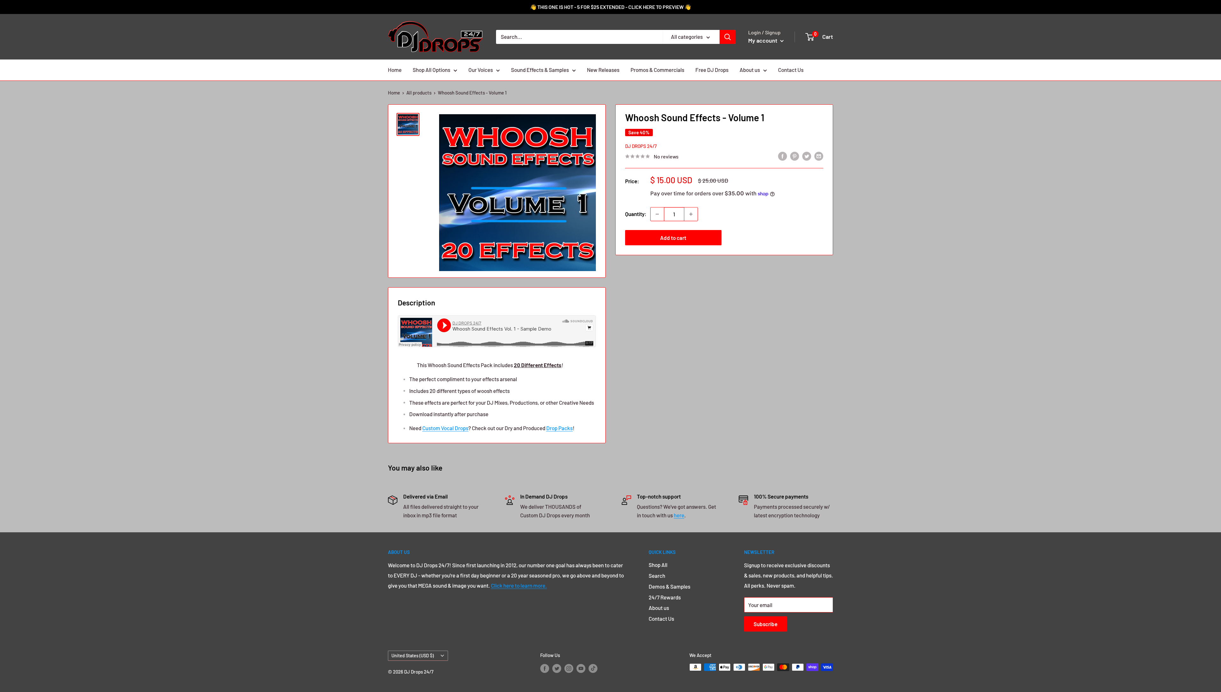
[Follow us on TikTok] (593, 668)
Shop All (658, 565)
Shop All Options (431, 69)
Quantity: (635, 214)
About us (750, 69)
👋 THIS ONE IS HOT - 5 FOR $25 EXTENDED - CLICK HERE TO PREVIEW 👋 (610, 7)
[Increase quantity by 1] (691, 214)
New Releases (603, 69)
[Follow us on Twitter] (556, 668)
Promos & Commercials (657, 69)
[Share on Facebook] (782, 156)
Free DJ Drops (711, 69)
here (679, 515)
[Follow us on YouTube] (580, 668)
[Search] (727, 37)
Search (657, 575)
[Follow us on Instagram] (568, 668)
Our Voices (480, 69)
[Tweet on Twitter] (806, 156)
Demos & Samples (669, 586)
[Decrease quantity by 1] (657, 214)
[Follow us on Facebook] (544, 668)
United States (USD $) (412, 655)
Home (395, 69)
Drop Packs (559, 428)
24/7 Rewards (665, 597)
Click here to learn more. (519, 585)
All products (418, 92)
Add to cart (673, 237)
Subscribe (765, 624)
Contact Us (791, 69)
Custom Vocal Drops (445, 428)
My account (763, 40)
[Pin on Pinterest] (794, 156)
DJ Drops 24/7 (641, 146)
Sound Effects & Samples (540, 69)
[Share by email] (818, 156)
